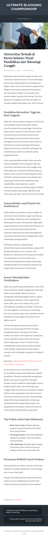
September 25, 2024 (12, 70)
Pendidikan (17, 500)
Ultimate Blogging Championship (24, 7)
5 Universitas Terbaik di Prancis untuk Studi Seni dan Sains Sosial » (25, 520)
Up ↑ (25, 534)
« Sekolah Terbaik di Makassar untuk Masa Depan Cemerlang (22, 511)
